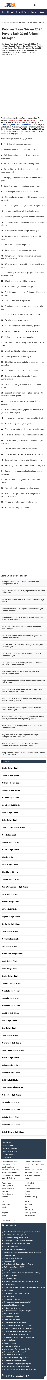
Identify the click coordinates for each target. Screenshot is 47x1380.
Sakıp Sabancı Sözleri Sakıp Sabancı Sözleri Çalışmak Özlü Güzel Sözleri (23, 754)
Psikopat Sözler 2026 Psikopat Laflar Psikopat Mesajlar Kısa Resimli (20, 583)
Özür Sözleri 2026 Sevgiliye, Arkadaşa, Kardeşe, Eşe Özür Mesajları (22, 646)
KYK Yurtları (6, 1191)
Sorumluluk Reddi (9, 1154)
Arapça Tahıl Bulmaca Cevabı (14, 1305)
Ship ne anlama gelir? (11, 1317)
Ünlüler (4, 1210)
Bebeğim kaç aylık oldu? (11, 1175)
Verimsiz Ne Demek (10, 1279)
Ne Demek (28, 1186)
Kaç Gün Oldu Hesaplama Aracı (34, 1165)
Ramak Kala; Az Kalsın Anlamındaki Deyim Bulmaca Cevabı (24, 1287)
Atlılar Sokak (8, 1290)
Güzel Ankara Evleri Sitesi (13, 1355)
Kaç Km (5, 1213)
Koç (3, 12)
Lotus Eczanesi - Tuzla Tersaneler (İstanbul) (20, 1369)
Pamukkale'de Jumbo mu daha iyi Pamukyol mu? (21, 1281)
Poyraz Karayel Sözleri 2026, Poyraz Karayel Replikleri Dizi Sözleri (23, 592)
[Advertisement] (23, 90)
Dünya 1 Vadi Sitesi (10, 1276)
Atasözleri (6, 1204)
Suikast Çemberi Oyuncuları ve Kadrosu (18, 1325)
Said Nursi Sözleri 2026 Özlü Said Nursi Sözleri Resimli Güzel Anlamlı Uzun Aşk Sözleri (20, 745)
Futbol (4, 1202)
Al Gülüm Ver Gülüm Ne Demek (14, 1249)
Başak (42, 12)
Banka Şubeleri (30, 1213)
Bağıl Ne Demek (9, 1284)
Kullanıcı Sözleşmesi (10, 1148)
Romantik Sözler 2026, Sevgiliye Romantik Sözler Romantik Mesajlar (21, 709)
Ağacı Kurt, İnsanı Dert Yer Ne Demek (17, 1243)
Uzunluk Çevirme (8, 1178)
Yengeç (26, 12)
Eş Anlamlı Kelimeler (32, 1188)
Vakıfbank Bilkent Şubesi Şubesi (15, 1361)
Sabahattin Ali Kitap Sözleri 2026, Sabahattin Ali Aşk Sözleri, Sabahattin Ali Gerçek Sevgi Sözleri (23, 718)
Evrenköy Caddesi (10, 1343)
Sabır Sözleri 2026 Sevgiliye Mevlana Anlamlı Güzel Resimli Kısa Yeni (22, 727)
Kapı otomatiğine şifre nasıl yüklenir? (17, 1293)
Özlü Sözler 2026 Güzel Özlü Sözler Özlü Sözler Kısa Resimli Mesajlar (23, 655)
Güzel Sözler (14, 22)
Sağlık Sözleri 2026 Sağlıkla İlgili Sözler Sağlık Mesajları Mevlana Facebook (20, 736)
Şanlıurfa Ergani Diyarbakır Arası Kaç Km (18, 1328)
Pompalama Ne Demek (12, 1299)
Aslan (34, 12)
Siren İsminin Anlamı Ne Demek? (15, 1352)
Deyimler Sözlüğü (31, 1197)
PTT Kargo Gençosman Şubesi (15, 1235)
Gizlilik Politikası (8, 1145)
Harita (27, 1207)
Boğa (10, 12)
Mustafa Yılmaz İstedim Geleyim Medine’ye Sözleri (22, 1232)
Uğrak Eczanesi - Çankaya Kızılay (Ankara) (19, 1264)
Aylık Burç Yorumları (32, 1175)
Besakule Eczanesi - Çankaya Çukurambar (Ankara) (22, 1273)
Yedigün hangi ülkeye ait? (12, 1308)
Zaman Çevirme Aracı (33, 1162)
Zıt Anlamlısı (29, 1210)
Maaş (27, 1178)
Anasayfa (5, 22)
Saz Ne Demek (9, 1296)
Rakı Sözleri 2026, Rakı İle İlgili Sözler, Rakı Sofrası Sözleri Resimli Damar (22, 673)
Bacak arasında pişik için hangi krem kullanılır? (20, 1337)
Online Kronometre (9, 1162)
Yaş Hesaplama (8, 1167)
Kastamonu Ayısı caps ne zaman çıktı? (17, 1302)
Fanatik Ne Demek (10, 1255)
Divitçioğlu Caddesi (10, 1270)
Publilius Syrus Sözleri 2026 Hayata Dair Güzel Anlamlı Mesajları (22, 33)
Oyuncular (28, 1204)
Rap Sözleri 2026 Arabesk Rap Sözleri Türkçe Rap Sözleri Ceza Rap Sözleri (21, 700)
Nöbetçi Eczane (8, 1188)
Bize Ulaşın (7, 1157)
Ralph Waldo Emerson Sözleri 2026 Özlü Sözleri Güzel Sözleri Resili (23, 682)
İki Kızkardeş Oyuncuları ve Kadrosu (16, 1334)
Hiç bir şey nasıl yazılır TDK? (14, 1267)
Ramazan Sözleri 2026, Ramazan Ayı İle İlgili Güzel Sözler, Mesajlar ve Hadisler (22, 691)
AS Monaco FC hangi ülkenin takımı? (16, 1238)
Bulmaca (28, 1194)
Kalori (4, 1215)
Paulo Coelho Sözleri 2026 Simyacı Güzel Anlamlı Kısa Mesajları (21, 628)
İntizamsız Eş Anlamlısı (12, 1346)
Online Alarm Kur (8, 1164)
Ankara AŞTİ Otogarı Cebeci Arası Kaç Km (18, 1240)
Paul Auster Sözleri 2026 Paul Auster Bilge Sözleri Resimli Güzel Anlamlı (22, 637)
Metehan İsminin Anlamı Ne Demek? (16, 1366)
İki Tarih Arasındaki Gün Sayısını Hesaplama (11, 1171)
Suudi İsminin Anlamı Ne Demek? (15, 1323)
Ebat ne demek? (9, 1261)
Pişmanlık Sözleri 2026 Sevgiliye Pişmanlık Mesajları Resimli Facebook (22, 610)
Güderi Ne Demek (10, 1340)
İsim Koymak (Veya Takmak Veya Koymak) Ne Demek (22, 1252)
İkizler (18, 12)
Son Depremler (7, 1186)
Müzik (4, 1207)
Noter (27, 1202)
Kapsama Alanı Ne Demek (13, 1258)
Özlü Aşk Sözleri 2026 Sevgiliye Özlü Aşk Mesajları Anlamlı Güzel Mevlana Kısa (22, 664)
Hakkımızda (7, 1142)
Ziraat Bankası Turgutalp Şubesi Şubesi (18, 1363)
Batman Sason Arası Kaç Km (14, 1246)
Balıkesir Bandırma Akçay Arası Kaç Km (18, 1311)
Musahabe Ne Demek (11, 1314)
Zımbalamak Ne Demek (12, 1320)
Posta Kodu (6, 1183)
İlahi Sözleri (29, 1183)
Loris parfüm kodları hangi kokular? (16, 1358)
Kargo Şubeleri (7, 1194)
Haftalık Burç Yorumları (34, 1173)
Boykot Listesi (30, 1215)
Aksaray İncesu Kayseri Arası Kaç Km (17, 1349)
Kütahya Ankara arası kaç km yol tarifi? (17, 1331)
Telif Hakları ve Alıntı (10, 1151)
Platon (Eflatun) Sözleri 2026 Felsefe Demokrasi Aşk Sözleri (23, 601)
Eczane (27, 1191)
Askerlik (5, 1197)
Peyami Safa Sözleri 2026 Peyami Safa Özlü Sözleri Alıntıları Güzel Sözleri (22, 619)
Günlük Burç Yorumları (33, 1170)
